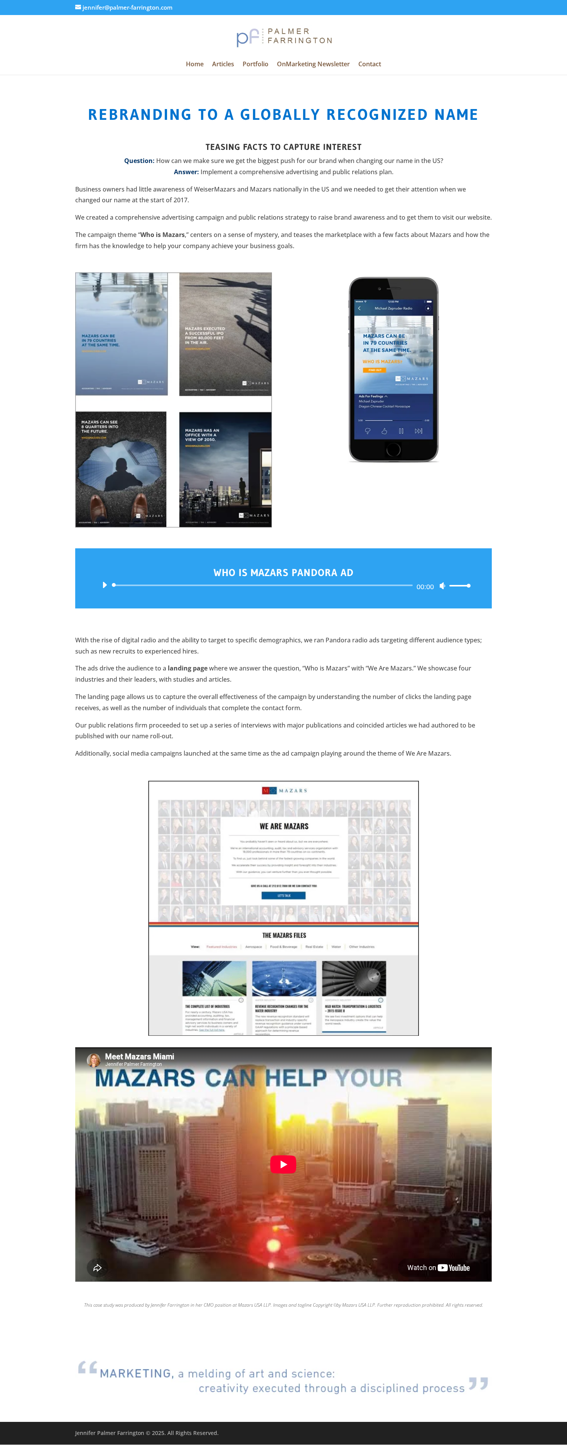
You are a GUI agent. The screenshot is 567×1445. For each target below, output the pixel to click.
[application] (283, 585)
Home (195, 64)
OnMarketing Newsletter (313, 64)
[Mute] (442, 585)
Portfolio (255, 64)
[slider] (458, 585)
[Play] (104, 585)
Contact (369, 64)
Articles (223, 64)
